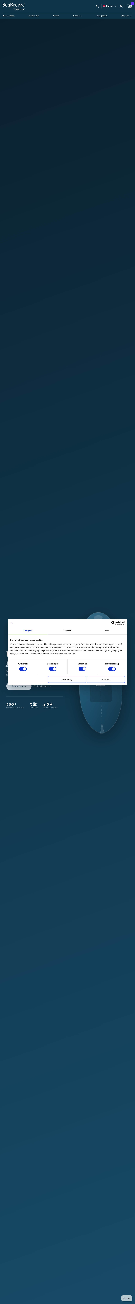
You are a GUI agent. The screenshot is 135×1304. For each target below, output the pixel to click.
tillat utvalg (67, 679)
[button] (78, 16)
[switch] (52, 669)
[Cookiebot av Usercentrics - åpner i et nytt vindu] (113, 623)
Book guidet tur (41, 686)
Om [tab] (107, 631)
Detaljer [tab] (67, 631)
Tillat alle (106, 679)
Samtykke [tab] (28, 631)
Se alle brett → (19, 686)
